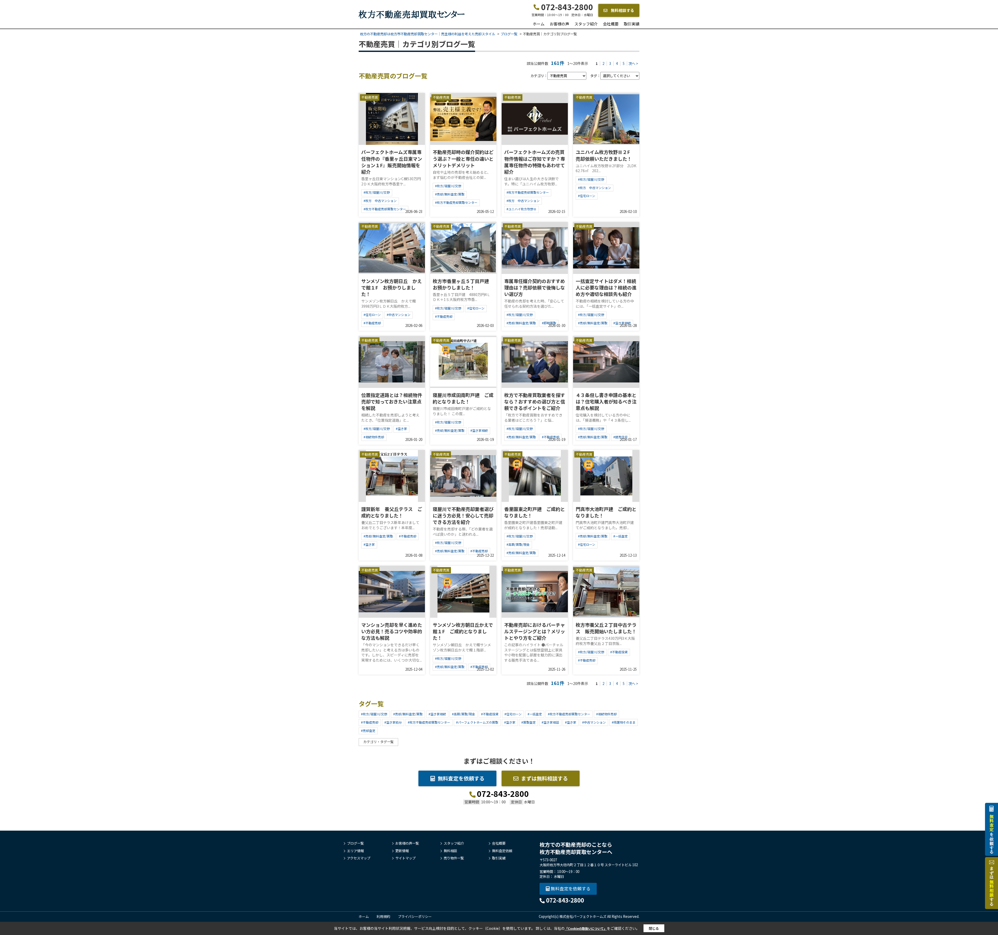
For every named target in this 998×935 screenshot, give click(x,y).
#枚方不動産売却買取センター (385, 209)
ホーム (538, 23)
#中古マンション (398, 314)
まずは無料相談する (544, 778)
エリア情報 (355, 851)
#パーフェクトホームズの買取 (477, 722)
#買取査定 (528, 722)
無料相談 (450, 851)
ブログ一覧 (355, 843)
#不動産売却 (372, 323)
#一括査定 (620, 536)
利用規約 (383, 916)
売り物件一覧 (454, 858)
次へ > (633, 63)
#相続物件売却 (374, 437)
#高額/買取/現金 (518, 544)
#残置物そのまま (623, 722)
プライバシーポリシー (415, 916)
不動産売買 (369, 97)
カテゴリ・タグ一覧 (378, 741)
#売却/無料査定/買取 (449, 194)
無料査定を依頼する (461, 778)
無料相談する (622, 10)
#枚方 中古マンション (380, 200)
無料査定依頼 (502, 851)
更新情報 (402, 851)
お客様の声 (559, 23)
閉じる (654, 928)
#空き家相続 (479, 430)
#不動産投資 (619, 652)
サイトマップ (405, 858)
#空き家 (401, 428)
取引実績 (631, 23)
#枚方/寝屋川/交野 (377, 192)
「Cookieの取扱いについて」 (586, 928)
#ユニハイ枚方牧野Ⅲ (521, 209)
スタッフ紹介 (586, 23)
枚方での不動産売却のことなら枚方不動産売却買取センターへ (576, 848)
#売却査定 (368, 730)
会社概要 (611, 23)
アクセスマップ (358, 858)
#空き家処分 (393, 722)
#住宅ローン (586, 195)
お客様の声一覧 (407, 843)
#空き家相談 (550, 722)
